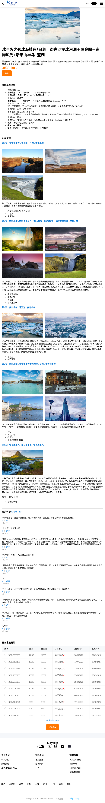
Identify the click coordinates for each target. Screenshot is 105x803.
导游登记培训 (75, 768)
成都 (61, 784)
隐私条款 (39, 764)
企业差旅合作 (75, 772)
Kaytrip (52, 743)
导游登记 (39, 760)
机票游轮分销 (75, 760)
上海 (37, 784)
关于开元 (5, 755)
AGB (37, 768)
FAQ (86, 3)
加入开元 (39, 755)
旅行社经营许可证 (9, 768)
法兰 (21, 784)
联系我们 (5, 760)
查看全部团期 (52, 721)
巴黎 (29, 784)
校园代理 (73, 764)
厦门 (45, 784)
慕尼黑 (12, 784)
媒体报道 (5, 764)
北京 (3, 784)
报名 (7, 73)
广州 (53, 784)
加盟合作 (73, 755)
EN (94, 3)
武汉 (69, 784)
